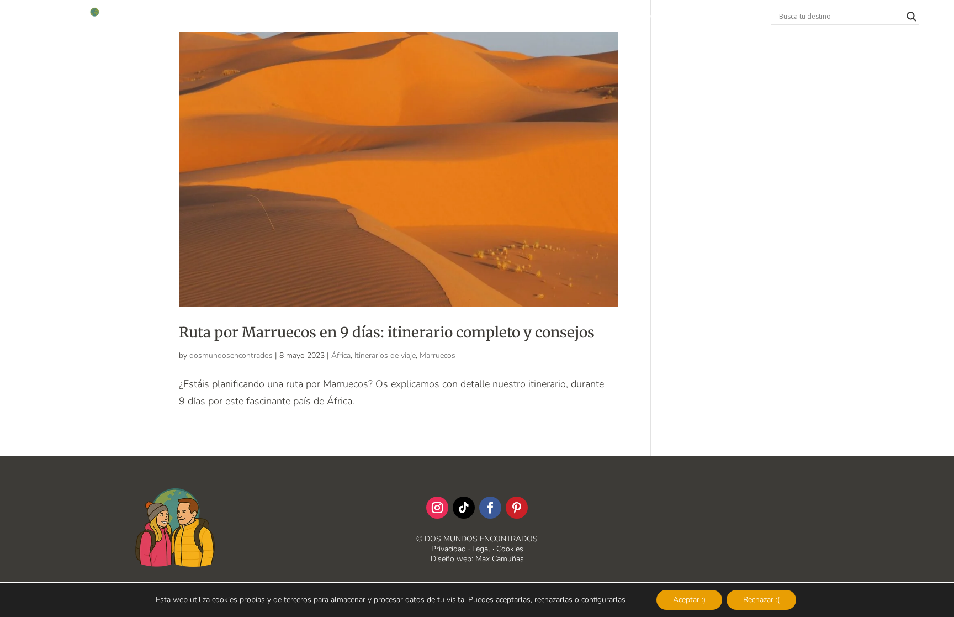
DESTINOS (289, 17)
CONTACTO (662, 17)
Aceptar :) (689, 599)
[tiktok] (464, 508)
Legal (481, 549)
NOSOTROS (422, 17)
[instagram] (437, 508)
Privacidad (448, 549)
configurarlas (603, 600)
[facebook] (490, 508)
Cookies (509, 549)
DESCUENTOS (360, 17)
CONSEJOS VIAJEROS (586, 17)
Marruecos (437, 355)
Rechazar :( (761, 599)
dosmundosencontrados (231, 355)
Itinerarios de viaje (385, 355)
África (341, 355)
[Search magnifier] (911, 16)
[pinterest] (517, 508)
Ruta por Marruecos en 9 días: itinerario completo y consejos (387, 332)
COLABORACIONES (494, 17)
